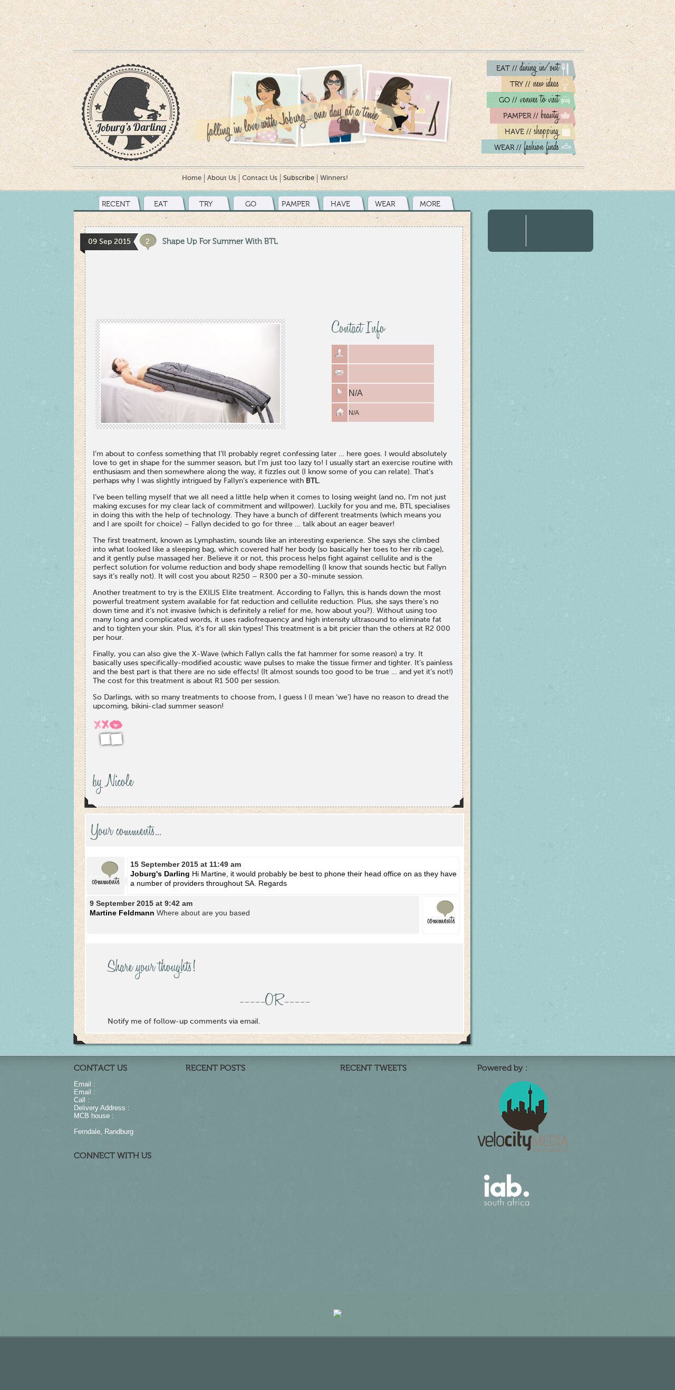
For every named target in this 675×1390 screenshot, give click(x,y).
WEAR (385, 204)
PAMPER (296, 204)
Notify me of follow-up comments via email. (184, 1021)
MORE (430, 204)
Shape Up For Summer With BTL (220, 241)
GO (250, 204)
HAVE (340, 204)
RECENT (116, 204)
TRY (206, 204)
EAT (161, 204)
